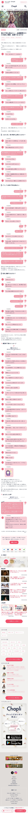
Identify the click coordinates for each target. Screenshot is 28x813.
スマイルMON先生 (11, 690)
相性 (4, 37)
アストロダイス (21, 691)
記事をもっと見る (14, 621)
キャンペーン (20, 632)
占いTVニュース (14, 796)
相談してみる (14, 542)
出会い (4, 651)
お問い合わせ (14, 778)
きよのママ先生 (10, 665)
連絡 (15, 648)
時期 (19, 642)
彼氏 (12, 645)
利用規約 (14, 780)
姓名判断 (16, 670)
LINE (10, 651)
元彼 (8, 37)
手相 (17, 674)
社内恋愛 (17, 651)
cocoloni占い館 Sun (14, 801)
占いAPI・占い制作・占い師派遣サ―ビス (14, 798)
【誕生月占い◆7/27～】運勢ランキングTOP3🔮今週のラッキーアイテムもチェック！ (7, 613)
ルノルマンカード (21, 668)
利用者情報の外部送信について (14, 785)
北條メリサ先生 (10, 672)
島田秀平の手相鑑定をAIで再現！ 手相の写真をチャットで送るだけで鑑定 (20, 613)
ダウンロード (23, 2)
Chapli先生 (13, 558)
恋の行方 (13, 642)
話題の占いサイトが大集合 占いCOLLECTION (14, 800)
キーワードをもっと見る (14, 659)
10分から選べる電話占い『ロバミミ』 (14, 793)
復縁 (13, 37)
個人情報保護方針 (14, 783)
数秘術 (14, 674)
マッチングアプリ (17, 654)
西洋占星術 (10, 680)
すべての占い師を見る (13, 697)
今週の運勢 (5, 645)
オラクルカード (10, 670)
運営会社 (14, 776)
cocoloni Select (14, 803)
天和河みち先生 (10, 678)
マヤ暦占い (10, 668)
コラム (4, 635)
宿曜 (17, 686)
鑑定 (4, 29)
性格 (23, 651)
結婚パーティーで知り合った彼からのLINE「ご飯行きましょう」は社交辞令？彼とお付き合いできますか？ (18, 591)
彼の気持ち (19, 37)
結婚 (4, 39)
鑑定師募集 (14, 782)
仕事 (4, 654)
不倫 (9, 654)
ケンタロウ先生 (10, 684)
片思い (18, 645)
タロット (12, 564)
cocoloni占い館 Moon (14, 794)
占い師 (11, 632)
